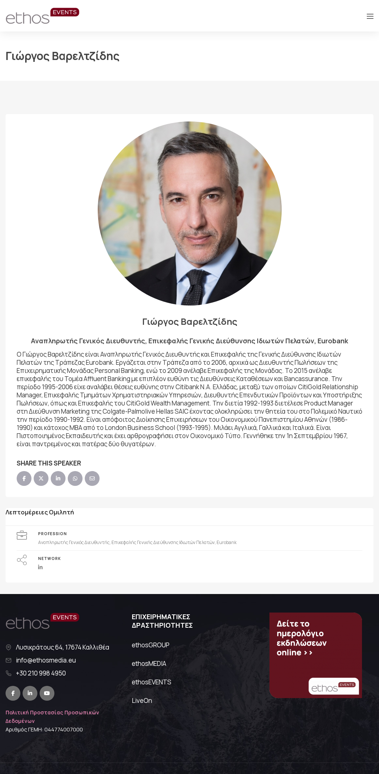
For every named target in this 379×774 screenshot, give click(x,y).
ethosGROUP (151, 645)
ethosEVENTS (151, 682)
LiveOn (142, 700)
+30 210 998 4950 (41, 673)
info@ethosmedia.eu (46, 660)
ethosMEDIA (149, 663)
